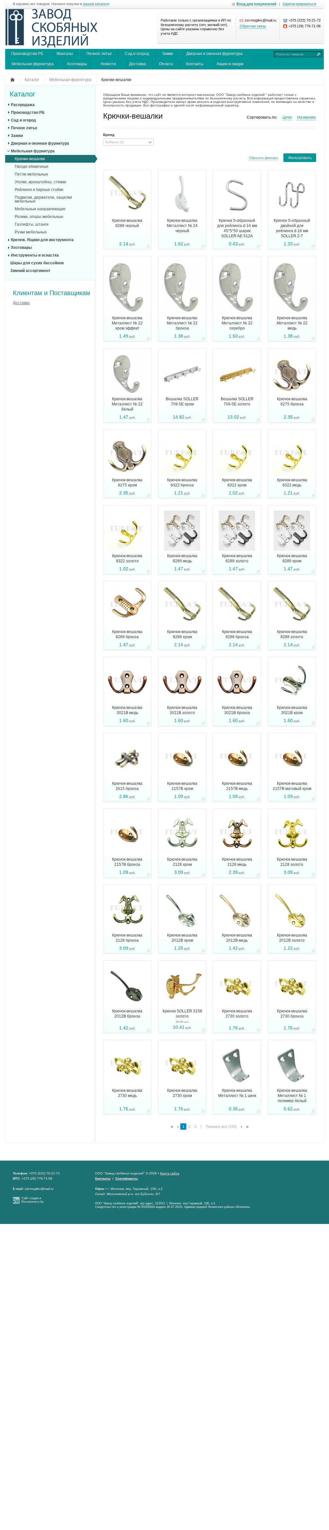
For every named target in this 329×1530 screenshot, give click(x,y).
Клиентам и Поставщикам (51, 292)
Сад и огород (137, 53)
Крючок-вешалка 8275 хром (127, 482)
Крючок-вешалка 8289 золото (237, 558)
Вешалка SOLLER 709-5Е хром (182, 401)
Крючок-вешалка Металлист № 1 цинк (237, 1093)
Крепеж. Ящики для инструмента (42, 240)
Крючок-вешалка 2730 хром (182, 1093)
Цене (287, 117)
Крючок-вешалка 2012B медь (237, 938)
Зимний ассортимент (30, 270)
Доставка (137, 64)
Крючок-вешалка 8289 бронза (127, 634)
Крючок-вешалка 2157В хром (182, 786)
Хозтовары (77, 64)
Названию (306, 117)
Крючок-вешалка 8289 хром (292, 558)
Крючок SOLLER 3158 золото (182, 1013)
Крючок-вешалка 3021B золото (182, 710)
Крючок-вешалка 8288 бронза (237, 634)
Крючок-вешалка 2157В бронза (127, 862)
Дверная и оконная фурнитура (214, 53)
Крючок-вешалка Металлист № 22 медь (292, 323)
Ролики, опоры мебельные (39, 216)
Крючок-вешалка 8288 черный (127, 223)
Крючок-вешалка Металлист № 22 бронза (182, 323)
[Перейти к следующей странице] (241, 1127)
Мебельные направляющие (40, 209)
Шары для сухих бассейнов (37, 263)
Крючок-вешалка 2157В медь (237, 786)
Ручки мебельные (31, 232)
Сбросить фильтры (263, 157)
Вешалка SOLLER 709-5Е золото (237, 401)
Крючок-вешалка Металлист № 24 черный (182, 225)
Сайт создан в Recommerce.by (33, 1200)
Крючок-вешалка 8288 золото (292, 634)
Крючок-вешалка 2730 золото (237, 1013)
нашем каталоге (96, 4)
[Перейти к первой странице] (172, 1127)
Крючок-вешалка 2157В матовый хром (292, 786)
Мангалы (65, 53)
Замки (167, 53)
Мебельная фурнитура (33, 64)
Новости (108, 64)
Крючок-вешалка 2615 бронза (127, 786)
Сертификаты (126, 1178)
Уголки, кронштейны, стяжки (40, 182)
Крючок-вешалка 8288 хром (182, 634)
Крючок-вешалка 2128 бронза (127, 938)
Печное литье (99, 53)
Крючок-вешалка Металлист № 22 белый (127, 404)
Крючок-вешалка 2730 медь (127, 1093)
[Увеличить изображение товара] (148, 247)
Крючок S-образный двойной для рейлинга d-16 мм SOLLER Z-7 (292, 228)
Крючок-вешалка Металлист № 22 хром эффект (127, 323)
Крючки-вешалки (30, 159)
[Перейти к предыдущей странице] (177, 1127)
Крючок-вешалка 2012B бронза (127, 1013)
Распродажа (23, 105)
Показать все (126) (221, 1126)
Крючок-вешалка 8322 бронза (182, 482)
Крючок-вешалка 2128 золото (292, 862)
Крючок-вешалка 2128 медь (237, 862)
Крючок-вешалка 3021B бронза (237, 710)
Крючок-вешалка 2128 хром (182, 862)
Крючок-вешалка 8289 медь (182, 558)
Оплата (166, 64)
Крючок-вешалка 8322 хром (237, 482)
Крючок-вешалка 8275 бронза (292, 401)
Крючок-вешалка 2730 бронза (292, 1013)
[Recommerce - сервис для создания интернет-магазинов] (16, 1202)
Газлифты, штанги (32, 224)
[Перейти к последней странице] (247, 1127)
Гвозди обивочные (32, 166)
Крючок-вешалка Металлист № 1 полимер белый (292, 1095)
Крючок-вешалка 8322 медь (292, 482)
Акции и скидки (230, 64)
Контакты (194, 64)
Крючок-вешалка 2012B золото (292, 938)
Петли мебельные (31, 174)
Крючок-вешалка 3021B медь (127, 710)
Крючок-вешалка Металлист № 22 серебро (237, 323)
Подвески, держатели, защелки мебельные (43, 199)
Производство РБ (27, 53)
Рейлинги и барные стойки (39, 189)
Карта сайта (169, 1173)
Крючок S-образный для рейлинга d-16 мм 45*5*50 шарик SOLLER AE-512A (237, 228)
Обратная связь (253, 26)
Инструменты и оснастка (35, 255)
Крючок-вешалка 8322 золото (127, 558)
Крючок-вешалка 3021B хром (292, 710)
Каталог (22, 94)
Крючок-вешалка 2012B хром (182, 938)
